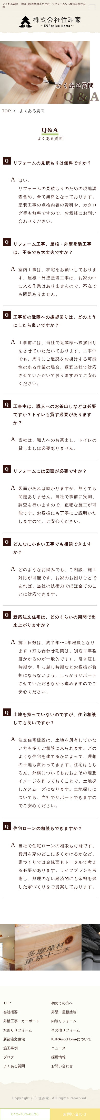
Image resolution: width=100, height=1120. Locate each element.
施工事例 (10, 1048)
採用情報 (58, 1057)
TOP (7, 1003)
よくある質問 (14, 1066)
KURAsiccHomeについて (71, 1039)
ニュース (58, 1048)
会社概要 (10, 1012)
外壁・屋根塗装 (63, 1012)
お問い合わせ (62, 1066)
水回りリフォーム (17, 1030)
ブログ (8, 1057)
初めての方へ (62, 1003)
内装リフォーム (63, 1021)
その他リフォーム (65, 1030)
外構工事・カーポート (21, 1021)
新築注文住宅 (14, 1039)
